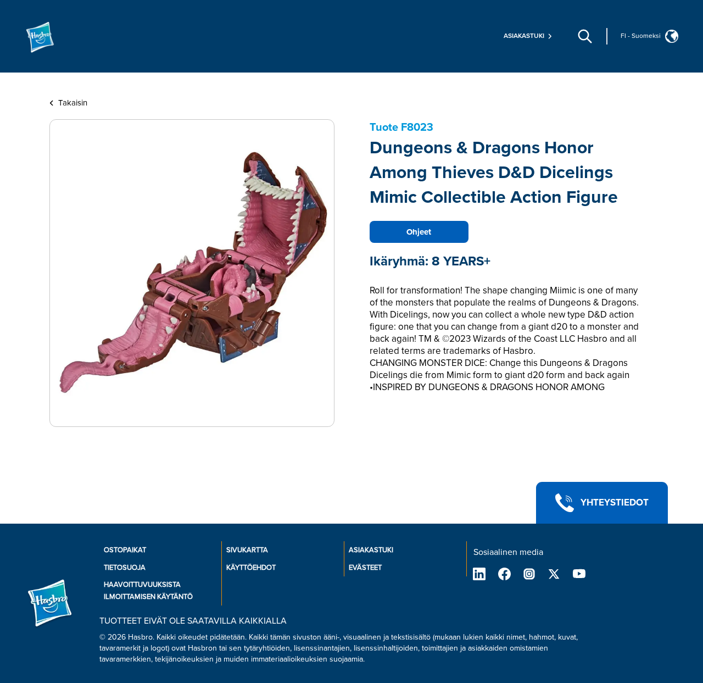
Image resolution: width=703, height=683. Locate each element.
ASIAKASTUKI (371, 550)
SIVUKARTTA (247, 550)
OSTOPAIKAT (125, 550)
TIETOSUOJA (125, 567)
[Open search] (585, 36)
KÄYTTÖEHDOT (251, 567)
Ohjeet (418, 232)
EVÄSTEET (365, 567)
